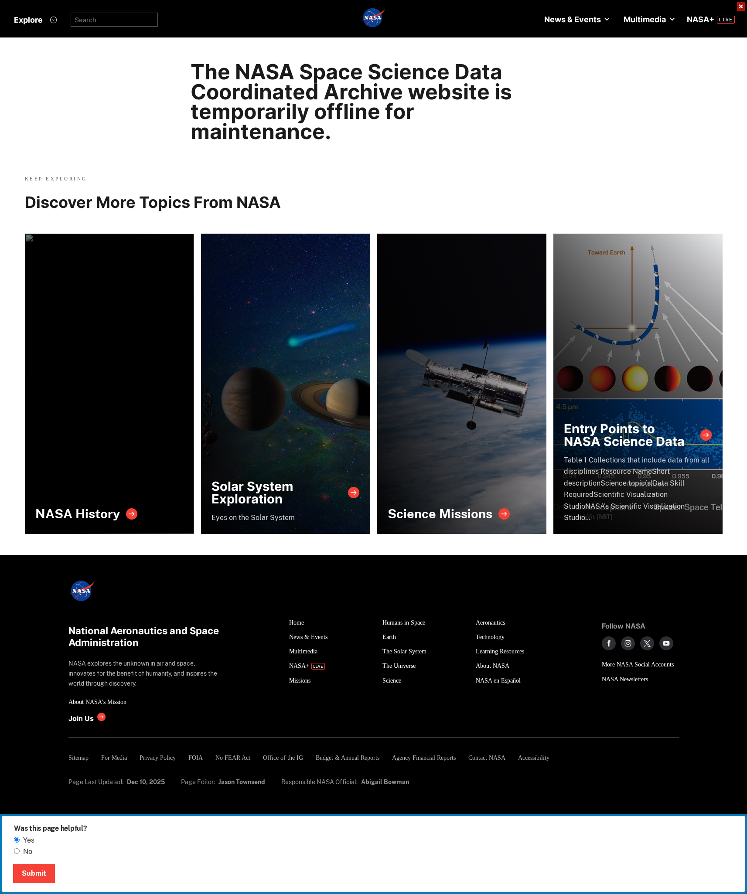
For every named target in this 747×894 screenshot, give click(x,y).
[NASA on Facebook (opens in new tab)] (609, 643)
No (27, 851)
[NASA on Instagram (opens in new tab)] (628, 643)
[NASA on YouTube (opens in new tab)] (666, 643)
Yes (28, 840)
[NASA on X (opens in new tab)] (647, 643)
